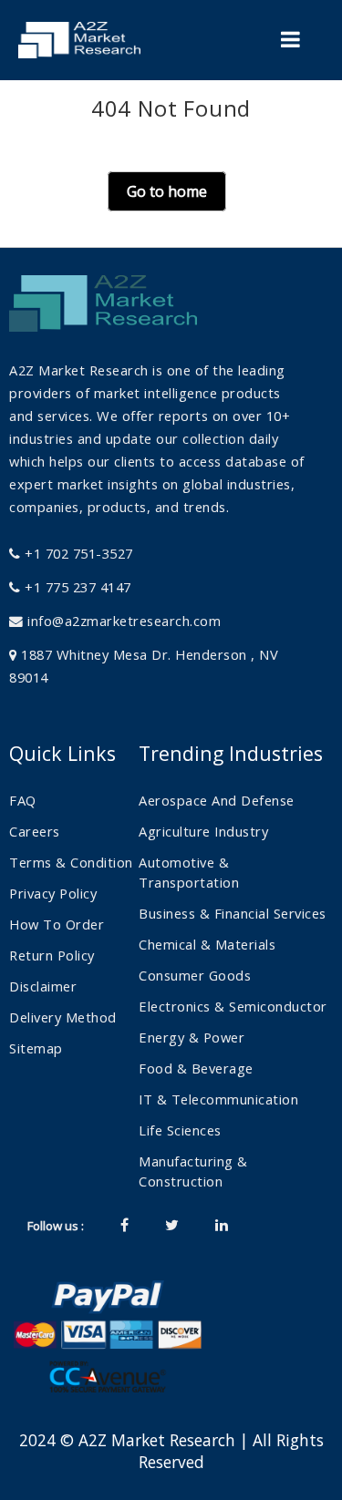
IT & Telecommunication (218, 1099)
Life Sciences (180, 1130)
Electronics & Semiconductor (233, 1006)
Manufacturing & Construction (193, 1171)
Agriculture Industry (203, 831)
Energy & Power (191, 1037)
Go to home (167, 191)
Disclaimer (43, 986)
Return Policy (52, 955)
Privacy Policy (53, 893)
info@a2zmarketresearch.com (124, 620)
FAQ (22, 800)
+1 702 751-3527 (77, 553)
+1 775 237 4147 (76, 587)
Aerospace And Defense (217, 800)
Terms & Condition (71, 862)
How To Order (56, 924)
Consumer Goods (195, 975)
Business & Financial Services (232, 913)
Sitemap (36, 1048)
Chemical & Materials (207, 944)
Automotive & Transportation (189, 872)
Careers (34, 831)
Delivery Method (63, 1017)
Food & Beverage (196, 1068)
